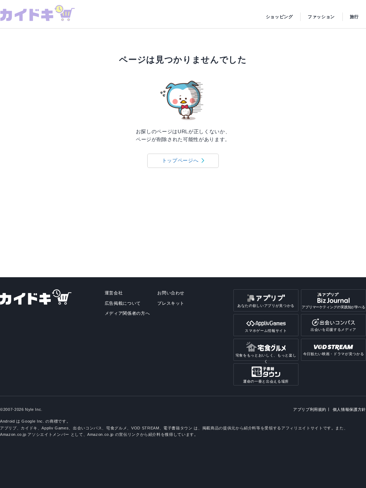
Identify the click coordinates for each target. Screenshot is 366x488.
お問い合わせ (170, 292)
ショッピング (279, 16)
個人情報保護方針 (349, 409)
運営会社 (114, 292)
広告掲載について (123, 303)
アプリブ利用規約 (309, 409)
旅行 (354, 16)
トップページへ (180, 160)
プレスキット (170, 303)
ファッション (321, 16)
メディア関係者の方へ (127, 313)
